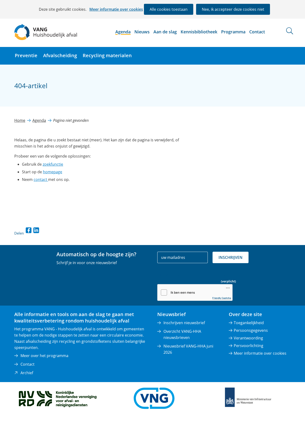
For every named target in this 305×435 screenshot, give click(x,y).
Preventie (26, 55)
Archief (26, 372)
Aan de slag (165, 32)
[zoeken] (289, 30)
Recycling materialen (107, 55)
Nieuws (142, 32)
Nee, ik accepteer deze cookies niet (233, 9)
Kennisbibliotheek (199, 32)
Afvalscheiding (60, 55)
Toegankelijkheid (249, 322)
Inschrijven (231, 257)
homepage (52, 171)
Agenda (123, 32)
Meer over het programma (44, 355)
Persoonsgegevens (251, 330)
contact (41, 179)
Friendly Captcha (221, 298)
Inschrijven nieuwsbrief (184, 322)
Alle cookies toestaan (169, 9)
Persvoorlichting (248, 345)
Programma (233, 32)
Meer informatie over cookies (116, 9)
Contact (257, 32)
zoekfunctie (53, 164)
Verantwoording (248, 338)
